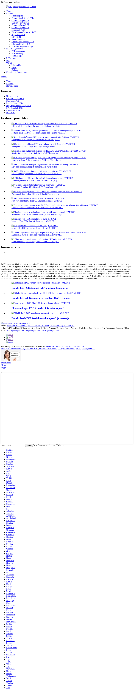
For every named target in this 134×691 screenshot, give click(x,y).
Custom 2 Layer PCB (20, 20)
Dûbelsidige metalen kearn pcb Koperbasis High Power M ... (37, 235)
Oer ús (9, 63)
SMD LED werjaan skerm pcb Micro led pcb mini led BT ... (37, 173)
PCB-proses (11, 58)
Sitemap (67, 346)
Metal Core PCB (18, 39)
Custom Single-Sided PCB (23, 18)
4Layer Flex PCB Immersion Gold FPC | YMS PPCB (34, 228)
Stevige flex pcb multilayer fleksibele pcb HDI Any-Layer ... (37, 153)
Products (9, 13)
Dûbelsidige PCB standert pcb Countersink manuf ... (40, 288)
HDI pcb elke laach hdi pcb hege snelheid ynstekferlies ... (35, 167)
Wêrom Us (16, 65)
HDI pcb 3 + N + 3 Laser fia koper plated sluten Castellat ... (36, 126)
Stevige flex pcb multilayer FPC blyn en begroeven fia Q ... (36, 146)
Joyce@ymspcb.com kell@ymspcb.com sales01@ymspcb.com (33, 330)
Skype (3, 365)
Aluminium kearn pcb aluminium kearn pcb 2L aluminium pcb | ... (39, 214)
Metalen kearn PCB (14, 103)
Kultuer (15, 70)
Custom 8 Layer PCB (20, 27)
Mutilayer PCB (88, 349)
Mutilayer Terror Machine (11, 349)
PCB (78, 349)
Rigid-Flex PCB (18, 34)
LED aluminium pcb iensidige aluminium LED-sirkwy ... (35, 241)
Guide (49, 346)
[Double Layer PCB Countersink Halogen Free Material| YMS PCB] (40, 313)
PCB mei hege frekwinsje (22, 46)
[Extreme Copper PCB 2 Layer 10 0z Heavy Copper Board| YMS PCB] (41, 303)
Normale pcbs (17, 16)
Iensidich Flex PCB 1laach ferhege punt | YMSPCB (33, 221)
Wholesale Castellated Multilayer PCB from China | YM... (36, 187)
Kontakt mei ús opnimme (16, 72)
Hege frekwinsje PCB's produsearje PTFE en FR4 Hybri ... (36, 160)
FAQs (14, 67)
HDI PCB (10, 113)
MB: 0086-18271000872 (17, 326)
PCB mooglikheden (14, 49)
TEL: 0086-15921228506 (38, 326)
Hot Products (58, 346)
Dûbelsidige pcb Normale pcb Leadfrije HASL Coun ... (41, 298)
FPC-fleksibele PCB (14, 108)
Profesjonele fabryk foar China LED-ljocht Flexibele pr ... (35, 194)
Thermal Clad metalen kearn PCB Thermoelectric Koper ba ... (37, 207)
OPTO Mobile (78, 346)
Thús (8, 11)
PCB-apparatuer (18, 51)
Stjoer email (6, 363)
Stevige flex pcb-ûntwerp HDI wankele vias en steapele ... (36, 139)
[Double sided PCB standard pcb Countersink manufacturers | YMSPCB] (41, 283)
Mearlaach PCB (18, 30)
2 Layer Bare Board (66, 349)
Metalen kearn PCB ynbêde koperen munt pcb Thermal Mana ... (38, 133)
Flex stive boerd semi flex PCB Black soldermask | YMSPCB (37, 201)
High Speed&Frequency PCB (24, 32)
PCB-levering (17, 53)
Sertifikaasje (17, 56)
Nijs (8, 60)
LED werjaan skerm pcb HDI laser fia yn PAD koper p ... (35, 180)
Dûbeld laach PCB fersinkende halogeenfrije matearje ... (42, 318)
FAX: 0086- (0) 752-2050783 (62, 326)
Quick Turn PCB (30, 349)
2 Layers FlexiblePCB (21, 44)
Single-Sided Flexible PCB (23, 42)
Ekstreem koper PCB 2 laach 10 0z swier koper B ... (39, 308)
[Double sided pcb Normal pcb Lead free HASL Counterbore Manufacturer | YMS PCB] (46, 293)
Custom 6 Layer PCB (20, 25)
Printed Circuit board (48, 349)
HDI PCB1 (16, 37)
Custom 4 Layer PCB (20, 23)
